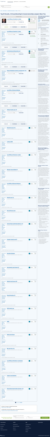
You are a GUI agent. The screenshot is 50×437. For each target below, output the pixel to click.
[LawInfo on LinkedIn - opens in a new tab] (48, 424)
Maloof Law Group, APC (12, 281)
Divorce (5, 407)
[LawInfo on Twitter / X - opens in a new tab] (42, 424)
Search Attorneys (45, 417)
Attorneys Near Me (10, 1)
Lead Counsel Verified (22, 1)
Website (14, 47)
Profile (23, 47)
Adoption (2, 407)
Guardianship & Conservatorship (11, 10)
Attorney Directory (5, 10)
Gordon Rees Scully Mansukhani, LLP (15, 223)
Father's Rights (9, 407)
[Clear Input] (23, 7)
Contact (6, 47)
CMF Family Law (10, 308)
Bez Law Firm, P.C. (11, 348)
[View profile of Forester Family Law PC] (3, 243)
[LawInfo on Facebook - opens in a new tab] (39, 424)
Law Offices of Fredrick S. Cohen (14, 19)
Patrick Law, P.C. (10, 197)
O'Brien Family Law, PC (12, 109)
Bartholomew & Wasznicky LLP (13, 51)
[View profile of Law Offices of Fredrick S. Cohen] (4, 20)
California (16, 10)
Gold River (11, 410)
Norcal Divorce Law (11, 210)
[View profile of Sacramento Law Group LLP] (3, 271)
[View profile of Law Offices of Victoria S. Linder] (3, 159)
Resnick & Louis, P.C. (11, 127)
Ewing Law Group (11, 334)
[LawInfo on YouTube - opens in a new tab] (45, 424)
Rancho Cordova (15, 410)
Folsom (6, 410)
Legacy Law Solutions (11, 375)
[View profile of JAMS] (3, 325)
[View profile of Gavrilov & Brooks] (3, 257)
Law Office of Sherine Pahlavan (14, 183)
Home (1, 10)
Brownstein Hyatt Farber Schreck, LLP (15, 388)
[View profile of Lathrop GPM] (3, 145)
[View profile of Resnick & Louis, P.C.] (3, 132)
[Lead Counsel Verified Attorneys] (39, 20)
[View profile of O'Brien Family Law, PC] (3, 114)
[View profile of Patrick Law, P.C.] (3, 201)
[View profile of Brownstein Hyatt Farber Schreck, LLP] (3, 393)
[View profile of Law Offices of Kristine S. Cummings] (3, 365)
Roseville (8, 410)
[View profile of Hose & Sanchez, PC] (3, 299)
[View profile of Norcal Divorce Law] (3, 214)
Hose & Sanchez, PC (11, 295)
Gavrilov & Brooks (11, 253)
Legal (26, 422)
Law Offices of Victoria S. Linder (14, 154)
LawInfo (14, 422)
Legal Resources (16, 1)
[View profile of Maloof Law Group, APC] (3, 285)
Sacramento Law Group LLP (13, 267)
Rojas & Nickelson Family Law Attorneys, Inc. (17, 70)
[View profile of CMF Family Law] (3, 312)
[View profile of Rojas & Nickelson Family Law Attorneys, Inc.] (3, 75)
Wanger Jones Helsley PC (12, 169)
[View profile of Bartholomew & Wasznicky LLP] (3, 55)
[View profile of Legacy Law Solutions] (3, 379)
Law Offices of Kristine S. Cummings (15, 360)
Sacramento (3, 410)
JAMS (8, 321)
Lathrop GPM (10, 141)
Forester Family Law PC (12, 239)
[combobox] (12, 7)
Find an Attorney (3, 422)
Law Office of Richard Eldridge (13, 90)
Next (21, 402)
